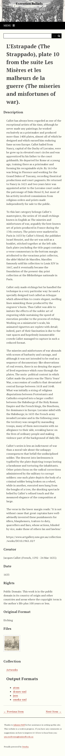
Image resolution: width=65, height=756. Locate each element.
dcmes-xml (19, 691)
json (15, 695)
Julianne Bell (19, 725)
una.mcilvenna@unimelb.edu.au (18, 737)
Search (59, 35)
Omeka (25, 746)
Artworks (12, 670)
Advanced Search (54, 35)
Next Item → (54, 711)
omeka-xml (19, 699)
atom (16, 687)
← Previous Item (14, 711)
